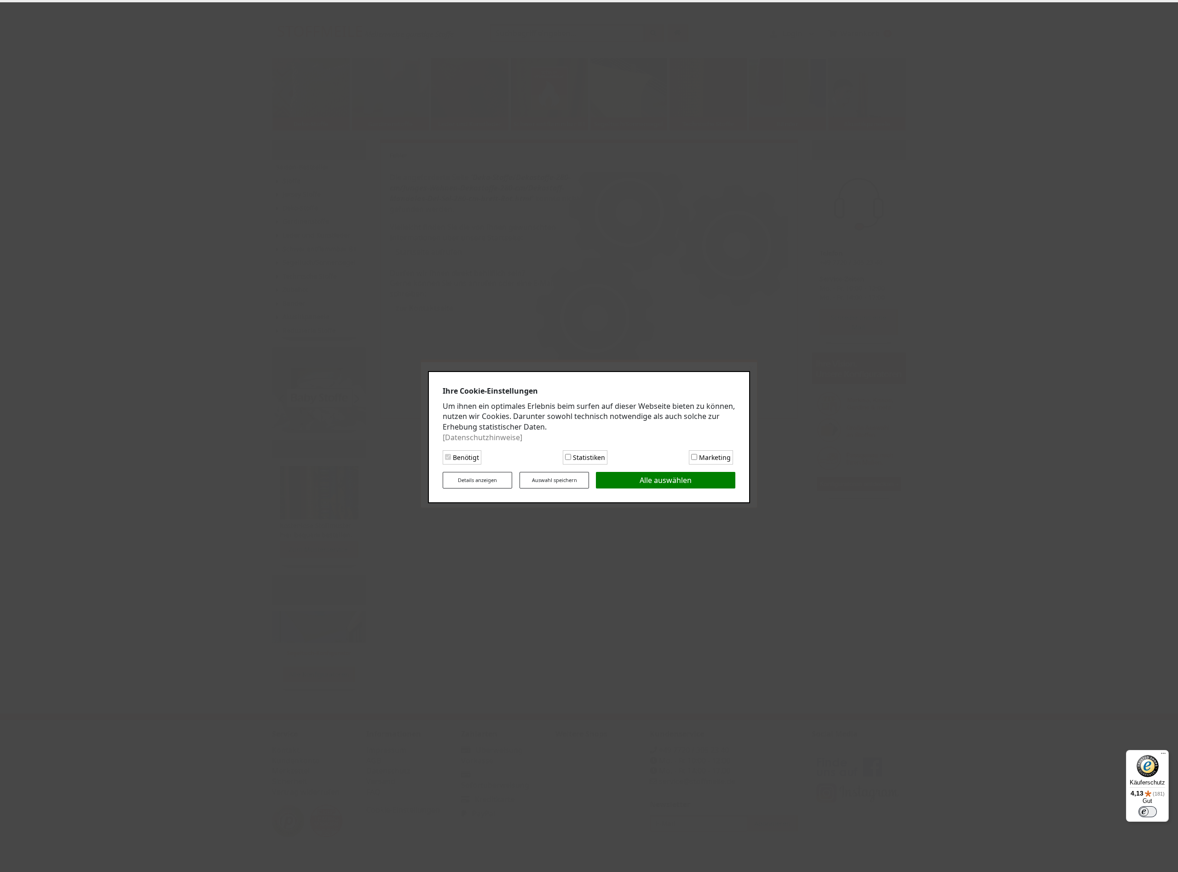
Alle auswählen (666, 479)
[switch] (1147, 811)
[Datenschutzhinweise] (482, 436)
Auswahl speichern (554, 478)
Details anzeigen (477, 478)
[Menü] (1163, 755)
